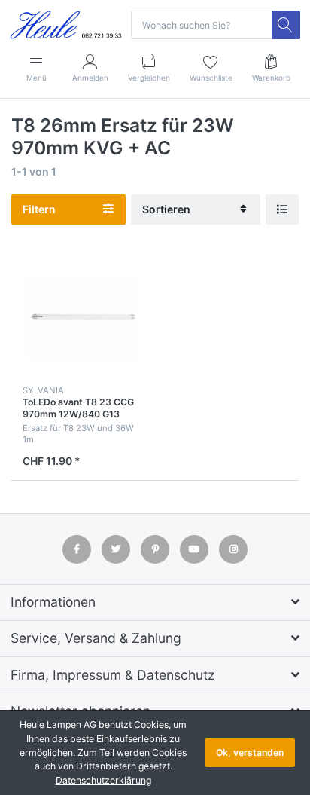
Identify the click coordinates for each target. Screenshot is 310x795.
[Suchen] (286, 25)
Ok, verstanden (250, 752)
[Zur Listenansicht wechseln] (282, 209)
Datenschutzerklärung (103, 780)
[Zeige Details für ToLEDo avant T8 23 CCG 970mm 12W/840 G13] (82, 317)
